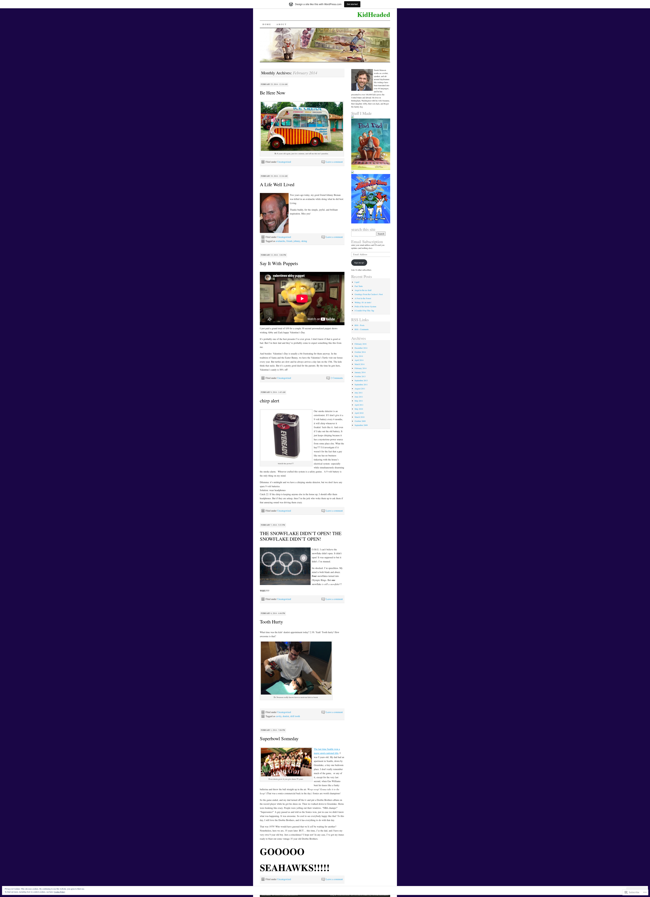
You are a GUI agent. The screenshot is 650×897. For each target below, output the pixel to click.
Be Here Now (272, 92)
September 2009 (361, 425)
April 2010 (359, 413)
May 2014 (359, 356)
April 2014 (359, 360)
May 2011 (359, 400)
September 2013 (361, 380)
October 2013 (360, 376)
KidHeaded (373, 14)
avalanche (280, 241)
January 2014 (360, 372)
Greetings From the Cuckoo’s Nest (369, 294)
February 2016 (360, 343)
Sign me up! (359, 262)
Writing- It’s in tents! (363, 302)
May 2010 (359, 408)
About (281, 24)
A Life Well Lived (277, 184)
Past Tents (359, 286)
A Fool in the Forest (363, 298)
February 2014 (360, 368)
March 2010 (359, 417)
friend (289, 241)
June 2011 (359, 396)
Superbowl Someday (279, 738)
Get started (352, 4)
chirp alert (269, 400)
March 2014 (359, 364)
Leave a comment (334, 161)
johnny (297, 241)
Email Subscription (367, 241)
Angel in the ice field (363, 290)
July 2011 (359, 392)
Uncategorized (284, 161)
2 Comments (337, 378)
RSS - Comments (362, 329)
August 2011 (360, 388)
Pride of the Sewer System (365, 306)
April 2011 (359, 404)
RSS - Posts (359, 325)
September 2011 (361, 384)
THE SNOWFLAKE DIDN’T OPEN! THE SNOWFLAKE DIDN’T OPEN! (300, 536)
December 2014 (361, 348)
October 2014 (360, 352)
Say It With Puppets (279, 263)
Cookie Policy (59, 891)
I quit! (357, 282)
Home (267, 24)
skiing (304, 241)
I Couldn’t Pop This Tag (364, 310)
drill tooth (295, 716)
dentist (286, 716)
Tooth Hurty (271, 621)
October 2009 (360, 421)
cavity (278, 716)
